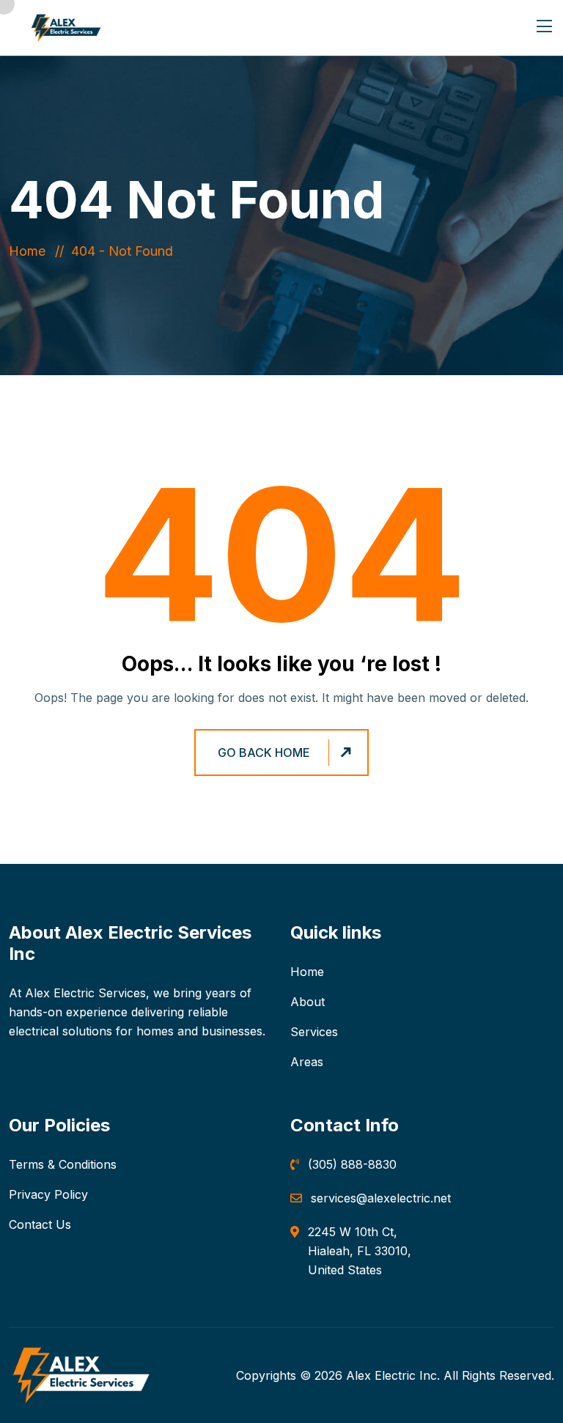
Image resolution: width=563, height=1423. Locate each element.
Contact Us (40, 1224)
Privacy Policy (48, 1194)
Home (31, 251)
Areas (306, 1061)
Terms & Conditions (63, 1164)
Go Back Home (264, 752)
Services (314, 1031)
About (307, 1001)
